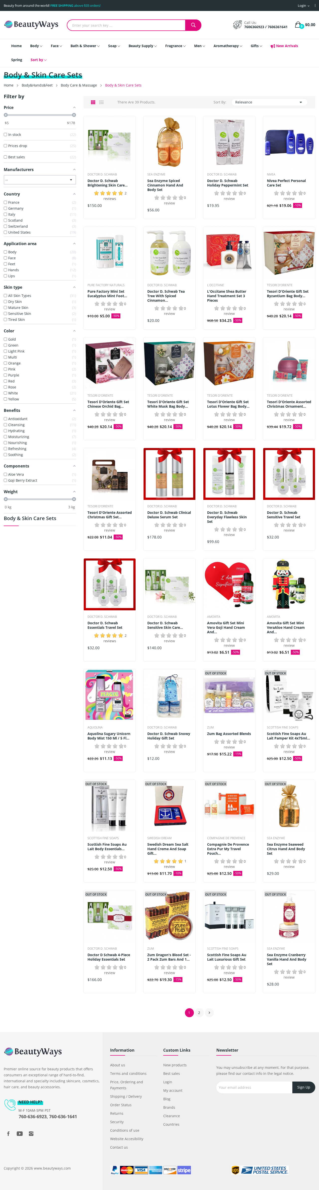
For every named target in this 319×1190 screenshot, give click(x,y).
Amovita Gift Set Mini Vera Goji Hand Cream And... (226, 627)
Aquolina (95, 727)
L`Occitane (215, 285)
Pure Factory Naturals (106, 285)
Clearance (171, 1115)
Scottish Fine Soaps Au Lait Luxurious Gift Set (226, 957)
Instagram (31, 1133)
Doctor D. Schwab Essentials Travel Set (104, 625)
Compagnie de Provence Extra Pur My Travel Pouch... (228, 849)
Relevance (269, 102)
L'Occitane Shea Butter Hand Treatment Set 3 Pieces (226, 296)
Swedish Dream (159, 838)
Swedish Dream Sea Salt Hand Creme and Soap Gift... (167, 849)
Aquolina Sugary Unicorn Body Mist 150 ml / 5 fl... (108, 736)
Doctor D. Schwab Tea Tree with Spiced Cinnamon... (166, 296)
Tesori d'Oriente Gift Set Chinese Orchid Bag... (108, 404)
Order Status (121, 1104)
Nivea (271, 174)
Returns (116, 1113)
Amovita (213, 616)
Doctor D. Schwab (102, 174)
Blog (166, 1099)
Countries (171, 1124)
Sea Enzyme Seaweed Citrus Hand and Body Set (286, 849)
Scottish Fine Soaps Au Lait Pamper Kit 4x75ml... (288, 736)
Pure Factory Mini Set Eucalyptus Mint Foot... (107, 293)
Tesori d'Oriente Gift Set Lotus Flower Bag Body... (228, 404)
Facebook (8, 1133)
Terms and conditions (128, 1073)
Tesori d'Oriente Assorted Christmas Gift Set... (109, 514)
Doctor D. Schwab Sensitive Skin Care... (165, 625)
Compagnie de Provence (226, 838)
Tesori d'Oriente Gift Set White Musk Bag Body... (168, 404)
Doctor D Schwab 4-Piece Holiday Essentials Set (108, 957)
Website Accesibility (126, 1138)
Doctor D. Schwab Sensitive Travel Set (283, 514)
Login (167, 1082)
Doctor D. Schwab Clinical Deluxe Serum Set (169, 514)
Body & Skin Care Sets (30, 519)
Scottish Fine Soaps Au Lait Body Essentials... (107, 846)
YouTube (19, 1133)
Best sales (171, 1073)
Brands (169, 1107)
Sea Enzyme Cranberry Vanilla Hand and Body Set (286, 959)
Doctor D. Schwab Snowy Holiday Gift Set (168, 736)
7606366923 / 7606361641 (266, 26)
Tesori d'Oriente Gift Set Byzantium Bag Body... (288, 293)
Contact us (119, 1147)
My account (172, 1090)
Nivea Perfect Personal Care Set (286, 183)
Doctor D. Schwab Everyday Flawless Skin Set (227, 517)
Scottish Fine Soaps (282, 727)
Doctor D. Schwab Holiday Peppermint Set (227, 183)
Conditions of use (124, 1130)
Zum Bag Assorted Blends (229, 734)
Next (209, 1012)
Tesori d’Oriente (280, 285)
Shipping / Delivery (126, 1096)
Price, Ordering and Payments (126, 1085)
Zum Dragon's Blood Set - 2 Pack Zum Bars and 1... (169, 957)
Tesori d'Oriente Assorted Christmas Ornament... (289, 404)
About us (117, 1065)
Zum (210, 727)
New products (175, 1065)
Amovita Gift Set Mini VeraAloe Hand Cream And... (286, 627)
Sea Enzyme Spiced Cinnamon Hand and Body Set (165, 185)
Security (117, 1121)
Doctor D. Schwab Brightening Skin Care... (107, 183)
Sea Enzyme (156, 174)
